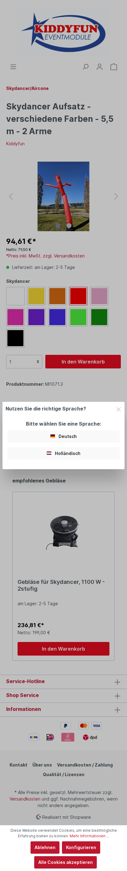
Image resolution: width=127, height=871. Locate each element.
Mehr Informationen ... (89, 836)
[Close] (119, 408)
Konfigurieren (81, 847)
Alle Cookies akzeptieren (65, 862)
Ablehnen (45, 847)
